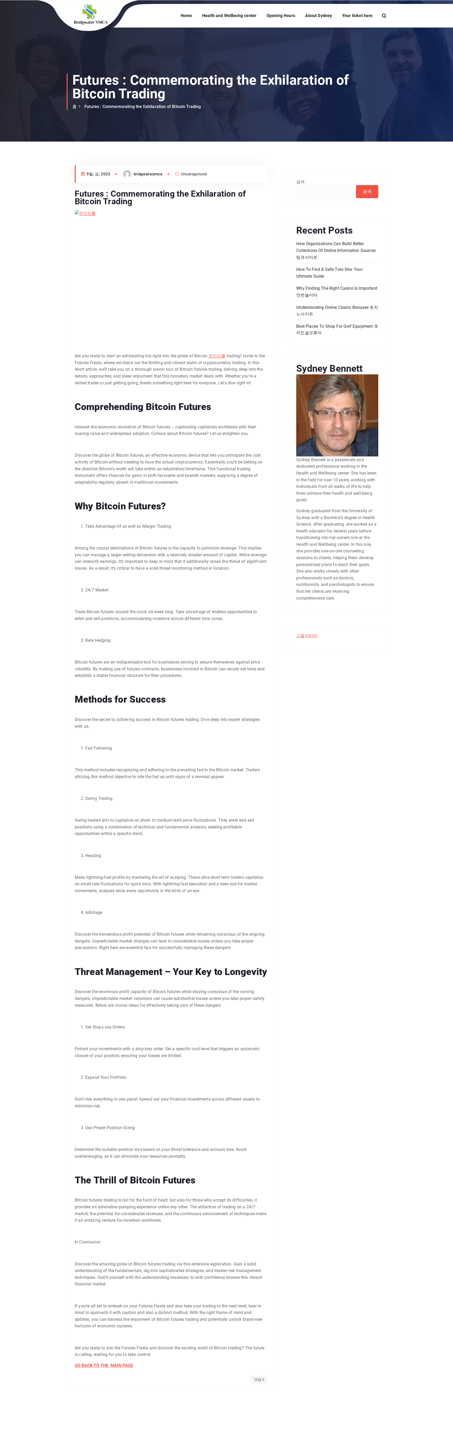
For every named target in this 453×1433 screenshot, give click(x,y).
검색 (300, 181)
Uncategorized (194, 174)
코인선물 (216, 355)
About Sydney (318, 15)
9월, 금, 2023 (97, 174)
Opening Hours (281, 15)
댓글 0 (259, 1379)
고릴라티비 (306, 635)
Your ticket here (357, 15)
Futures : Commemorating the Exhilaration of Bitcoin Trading (142, 106)
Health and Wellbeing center (229, 15)
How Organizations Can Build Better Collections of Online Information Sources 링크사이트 (336, 250)
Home (186, 15)
